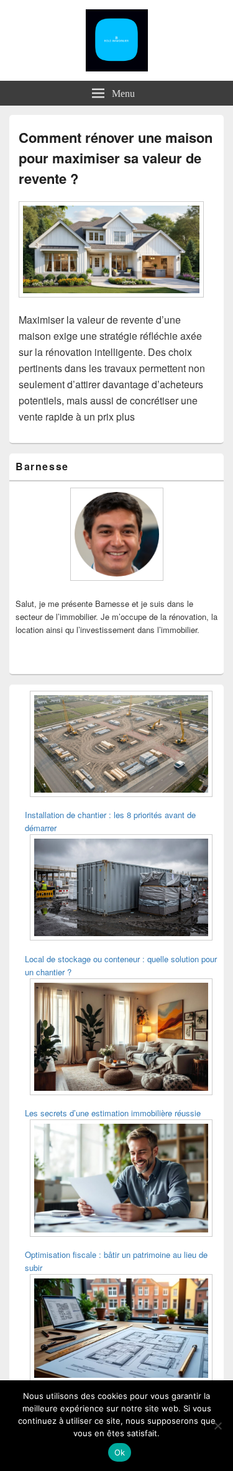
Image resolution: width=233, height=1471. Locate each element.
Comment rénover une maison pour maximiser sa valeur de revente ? (115, 157)
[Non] (217, 1425)
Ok (120, 1452)
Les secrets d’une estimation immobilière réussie (113, 1113)
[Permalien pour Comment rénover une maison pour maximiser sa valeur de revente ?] (111, 303)
